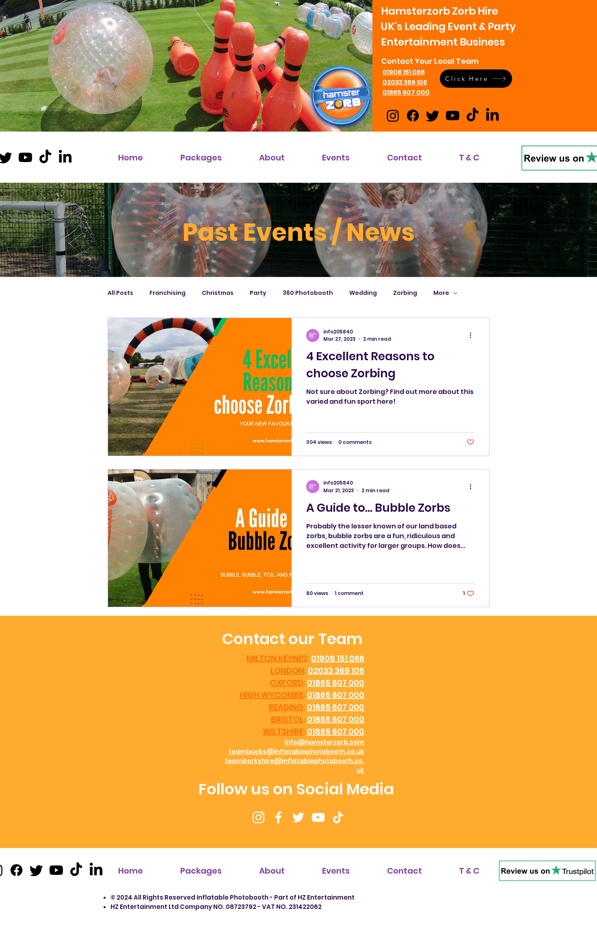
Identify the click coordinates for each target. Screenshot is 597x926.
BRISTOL (287, 719)
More (441, 293)
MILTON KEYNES (277, 658)
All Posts (120, 293)
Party (258, 293)
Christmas (218, 293)
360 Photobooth (308, 293)
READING (286, 707)
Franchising (167, 293)
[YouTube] (318, 817)
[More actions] (473, 335)
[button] (476, 78)
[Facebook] (278, 817)
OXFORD (286, 682)
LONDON (287, 670)
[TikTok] (338, 817)
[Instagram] (258, 817)
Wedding (363, 293)
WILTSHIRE (283, 731)
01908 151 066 (337, 658)
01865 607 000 (335, 682)
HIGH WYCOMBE (271, 695)
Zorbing (405, 293)
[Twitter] (298, 817)
